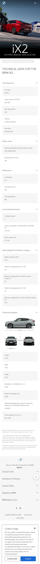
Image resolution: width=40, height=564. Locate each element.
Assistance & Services (11, 479)
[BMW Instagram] (20, 508)
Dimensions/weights (9, 312)
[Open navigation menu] (35, 3)
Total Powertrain (8, 83)
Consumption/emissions (11, 209)
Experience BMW (9, 493)
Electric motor (7, 141)
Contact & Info (8, 471)
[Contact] (36, 477)
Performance (7, 170)
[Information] (33, 62)
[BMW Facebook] (16, 508)
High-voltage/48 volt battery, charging (16, 250)
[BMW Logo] (4, 3)
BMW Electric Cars (9, 500)
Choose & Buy (8, 486)
